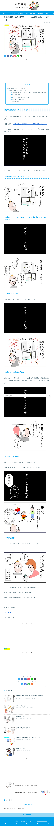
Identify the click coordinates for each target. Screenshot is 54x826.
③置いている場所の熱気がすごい (20, 97)
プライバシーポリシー (42, 821)
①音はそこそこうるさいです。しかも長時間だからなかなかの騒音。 (29, 92)
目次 (25, 84)
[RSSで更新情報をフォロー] (32, 684)
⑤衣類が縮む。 (16, 101)
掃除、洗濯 (7, 648)
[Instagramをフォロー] (25, 684)
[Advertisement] (27, 70)
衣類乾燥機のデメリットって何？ (16, 88)
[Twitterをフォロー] (22, 684)
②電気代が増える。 (17, 95)
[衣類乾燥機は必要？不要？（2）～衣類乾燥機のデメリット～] (11, 56)
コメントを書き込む (27, 804)
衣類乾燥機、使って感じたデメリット (19, 90)
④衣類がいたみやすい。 (18, 99)
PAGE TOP (27, 815)
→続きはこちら (8, 612)
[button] (50, 396)
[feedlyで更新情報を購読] (28, 684)
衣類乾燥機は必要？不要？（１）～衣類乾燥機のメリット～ (30, 124)
